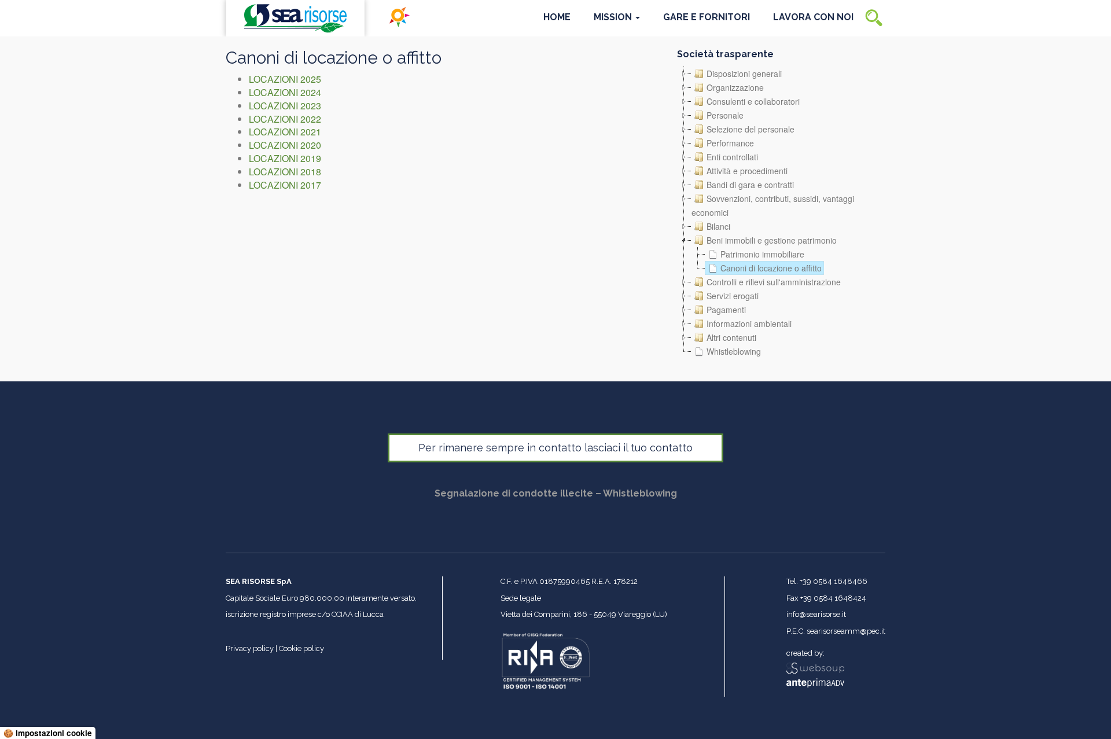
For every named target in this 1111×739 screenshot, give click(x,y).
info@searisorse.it (816, 614)
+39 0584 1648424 (833, 598)
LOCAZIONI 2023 (285, 105)
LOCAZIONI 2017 (285, 185)
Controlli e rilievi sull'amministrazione (774, 282)
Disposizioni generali (744, 73)
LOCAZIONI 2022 (285, 119)
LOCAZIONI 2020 (285, 145)
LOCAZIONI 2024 (285, 92)
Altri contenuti (731, 337)
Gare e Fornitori (706, 17)
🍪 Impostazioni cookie (47, 732)
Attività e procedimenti (747, 171)
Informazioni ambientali (749, 323)
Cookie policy (301, 648)
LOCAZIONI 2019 (285, 158)
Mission (614, 17)
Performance (730, 143)
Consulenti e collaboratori (753, 101)
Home (557, 17)
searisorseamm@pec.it (846, 631)
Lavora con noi (813, 17)
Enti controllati (732, 157)
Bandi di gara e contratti (750, 184)
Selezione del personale (750, 129)
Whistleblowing (734, 351)
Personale (725, 115)
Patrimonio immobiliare (762, 254)
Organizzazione (735, 87)
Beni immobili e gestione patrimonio (772, 240)
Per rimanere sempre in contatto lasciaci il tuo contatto (555, 448)
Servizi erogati (733, 296)
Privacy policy (250, 648)
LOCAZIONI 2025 (285, 79)
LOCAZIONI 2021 (285, 131)
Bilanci (718, 226)
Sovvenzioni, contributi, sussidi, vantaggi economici (772, 205)
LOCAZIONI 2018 (285, 171)
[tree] (781, 212)
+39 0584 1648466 (833, 581)
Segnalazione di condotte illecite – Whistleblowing (556, 493)
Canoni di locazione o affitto (771, 268)
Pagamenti (726, 309)
